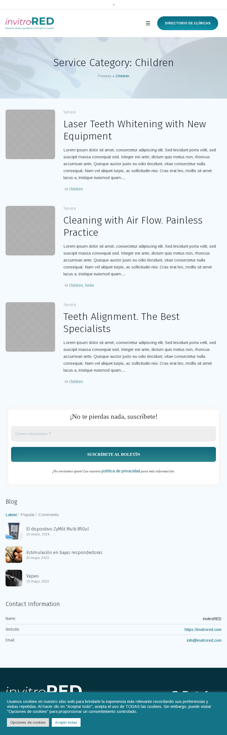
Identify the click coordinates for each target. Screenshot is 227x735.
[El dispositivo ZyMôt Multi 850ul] (14, 530)
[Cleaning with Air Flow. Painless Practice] (30, 230)
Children (76, 189)
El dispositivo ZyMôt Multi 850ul (57, 529)
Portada (104, 76)
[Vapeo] (14, 577)
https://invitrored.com (203, 629)
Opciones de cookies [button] (28, 722)
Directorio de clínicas (187, 23)
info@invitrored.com (204, 640)
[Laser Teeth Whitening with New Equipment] (30, 134)
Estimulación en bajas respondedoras (64, 552)
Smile (89, 285)
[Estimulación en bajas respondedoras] (14, 554)
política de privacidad (121, 471)
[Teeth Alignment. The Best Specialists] (30, 327)
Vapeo (32, 576)
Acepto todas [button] (66, 722)
